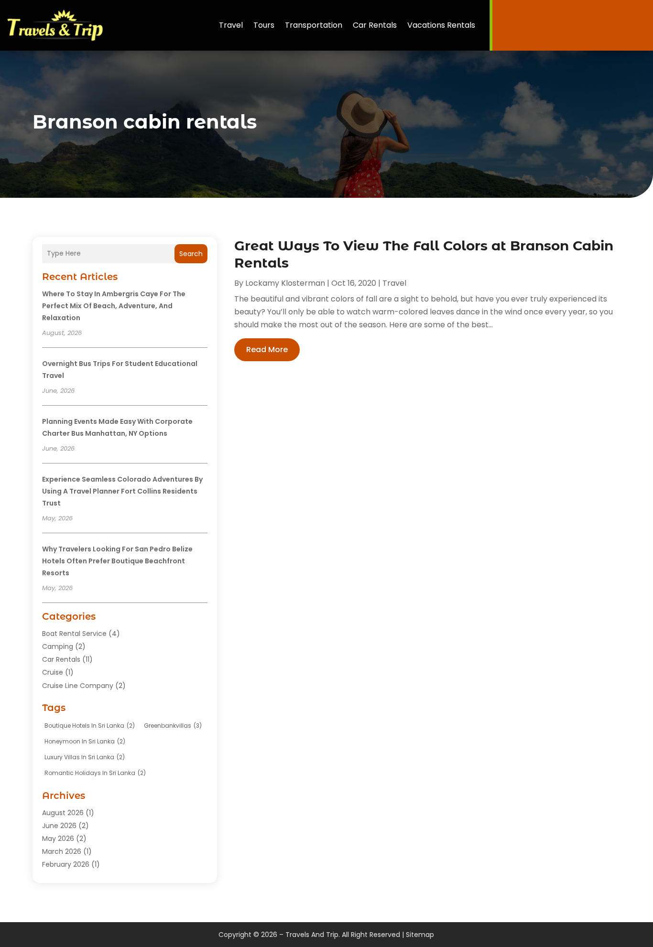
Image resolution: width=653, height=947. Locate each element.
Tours (263, 25)
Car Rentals (375, 25)
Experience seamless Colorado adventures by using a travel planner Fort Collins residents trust (122, 491)
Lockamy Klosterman (285, 283)
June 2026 (59, 825)
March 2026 (61, 851)
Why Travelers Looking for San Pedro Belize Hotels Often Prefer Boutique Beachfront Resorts (117, 561)
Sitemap (420, 934)
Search (191, 253)
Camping (57, 646)
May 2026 (58, 838)
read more (267, 349)
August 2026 (63, 813)
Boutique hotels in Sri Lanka (89, 725)
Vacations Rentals (441, 25)
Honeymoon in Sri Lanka (84, 741)
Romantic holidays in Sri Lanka (95, 773)
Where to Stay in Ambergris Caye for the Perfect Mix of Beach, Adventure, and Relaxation (113, 306)
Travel (231, 25)
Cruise (52, 672)
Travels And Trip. (312, 934)
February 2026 (65, 864)
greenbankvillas (173, 725)
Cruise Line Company (77, 685)
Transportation (313, 25)
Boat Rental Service (74, 633)
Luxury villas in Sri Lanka (84, 757)
